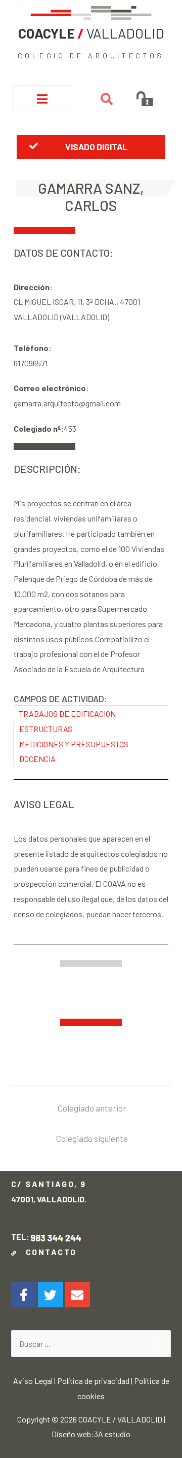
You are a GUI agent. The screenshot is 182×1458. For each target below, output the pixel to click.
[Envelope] (77, 1294)
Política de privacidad (93, 1380)
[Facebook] (23, 1294)
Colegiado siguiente (92, 1138)
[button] (91, 146)
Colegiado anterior (92, 1108)
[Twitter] (50, 1294)
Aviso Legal (33, 1380)
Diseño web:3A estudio (91, 1434)
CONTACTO (48, 1252)
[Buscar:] (91, 1343)
